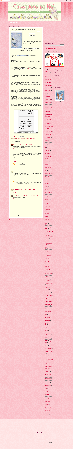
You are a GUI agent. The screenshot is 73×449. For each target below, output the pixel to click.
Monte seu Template (48, 292)
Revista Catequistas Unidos (49, 359)
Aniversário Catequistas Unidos (48, 75)
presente (46, 337)
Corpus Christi (47, 143)
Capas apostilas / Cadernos (49, 107)
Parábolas (46, 323)
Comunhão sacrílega (48, 135)
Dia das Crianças (47, 160)
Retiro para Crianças (48, 356)
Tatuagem (46, 389)
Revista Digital (47, 361)
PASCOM (46, 326)
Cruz (45, 147)
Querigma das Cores (48, 346)
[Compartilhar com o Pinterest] (23, 136)
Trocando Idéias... (47, 403)
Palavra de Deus (47, 317)
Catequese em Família (48, 119)
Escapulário (46, 186)
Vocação (46, 413)
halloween (46, 223)
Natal (45, 296)
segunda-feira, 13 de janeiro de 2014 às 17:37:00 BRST (31, 180)
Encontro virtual (47, 183)
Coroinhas (46, 141)
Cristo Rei (46, 146)
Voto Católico (47, 414)
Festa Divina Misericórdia (49, 201)
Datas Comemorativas (48, 153)
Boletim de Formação (48, 102)
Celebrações (46, 130)
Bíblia (46, 97)
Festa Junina (46, 203)
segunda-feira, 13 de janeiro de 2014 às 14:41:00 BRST (26, 171)
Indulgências (47, 239)
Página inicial (26, 219)
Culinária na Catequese (48, 149)
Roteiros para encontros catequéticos (30, 138)
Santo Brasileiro (47, 379)
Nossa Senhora (47, 298)
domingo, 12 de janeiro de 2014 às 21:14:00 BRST (24, 144)
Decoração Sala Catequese (49, 156)
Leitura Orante (47, 258)
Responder (14, 148)
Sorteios (46, 388)
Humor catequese (47, 226)
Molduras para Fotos (48, 291)
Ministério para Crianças (48, 283)
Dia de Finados (47, 163)
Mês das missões (47, 279)
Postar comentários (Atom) (16, 221)
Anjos (46, 76)
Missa (46, 285)
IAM (45, 230)
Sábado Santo (47, 368)
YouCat (46, 416)
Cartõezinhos (47, 112)
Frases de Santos (47, 209)
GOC (45, 217)
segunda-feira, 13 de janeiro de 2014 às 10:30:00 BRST (25, 152)
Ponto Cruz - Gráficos (48, 334)
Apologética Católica (48, 82)
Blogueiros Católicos (48, 99)
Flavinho (29, 68)
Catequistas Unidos (48, 128)
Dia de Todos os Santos (48, 165)
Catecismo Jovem (47, 116)
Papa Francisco (47, 318)
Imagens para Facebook (48, 236)
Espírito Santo (47, 187)
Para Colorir (47, 321)
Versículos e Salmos (48, 407)
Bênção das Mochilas (48, 94)
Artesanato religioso (48, 87)
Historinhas (46, 224)
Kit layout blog (47, 256)
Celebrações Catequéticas (48, 131)
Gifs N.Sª (46, 216)
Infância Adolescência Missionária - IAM (48, 242)
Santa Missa (46, 376)
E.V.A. (46, 180)
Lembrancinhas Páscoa (48, 265)
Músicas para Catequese (48, 295)
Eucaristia (46, 189)
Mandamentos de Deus (48, 273)
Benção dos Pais (47, 96)
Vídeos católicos (47, 411)
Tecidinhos (46, 392)
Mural (46, 294)
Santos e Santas (47, 382)
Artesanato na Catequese (48, 85)
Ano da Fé (46, 77)
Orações (46, 314)
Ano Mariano (47, 80)
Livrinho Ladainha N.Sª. (48, 268)
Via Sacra (46, 408)
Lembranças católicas (48, 259)
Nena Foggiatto (15, 171)
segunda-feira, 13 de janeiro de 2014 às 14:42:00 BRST (26, 189)
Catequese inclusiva (48, 123)
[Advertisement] (54, 33)
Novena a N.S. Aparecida (48, 302)
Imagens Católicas (47, 233)
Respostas (15, 161)
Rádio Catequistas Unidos (48, 351)
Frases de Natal (47, 207)
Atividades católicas (48, 90)
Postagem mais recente (14, 219)
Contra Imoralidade (48, 138)
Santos (46, 381)
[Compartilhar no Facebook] (22, 136)
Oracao (46, 310)
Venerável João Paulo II (48, 405)
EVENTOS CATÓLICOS (48, 192)
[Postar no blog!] (20, 136)
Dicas (45, 170)
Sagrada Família (47, 372)
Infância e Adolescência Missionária (48, 244)
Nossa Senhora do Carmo (48, 299)
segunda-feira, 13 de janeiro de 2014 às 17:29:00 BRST (31, 163)
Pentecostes (46, 330)
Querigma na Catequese (48, 348)
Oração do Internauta (48, 311)
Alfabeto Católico (47, 72)
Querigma (46, 345)
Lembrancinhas (47, 261)
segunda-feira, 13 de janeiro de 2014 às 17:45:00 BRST (30, 195)
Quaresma (46, 340)
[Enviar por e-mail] (19, 136)
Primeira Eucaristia (48, 338)
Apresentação (47, 83)
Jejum (46, 248)
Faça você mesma (47, 195)
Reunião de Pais (47, 358)
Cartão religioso (47, 111)
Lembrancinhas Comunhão (49, 262)
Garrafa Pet (46, 210)
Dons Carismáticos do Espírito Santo (51, 48)
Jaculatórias (46, 247)
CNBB (46, 132)
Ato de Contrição (47, 92)
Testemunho (46, 400)
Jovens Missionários (48, 255)
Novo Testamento (47, 307)
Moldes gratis (47, 289)
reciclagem (46, 355)
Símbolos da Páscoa (48, 386)
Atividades (46, 89)
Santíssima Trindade (48, 378)
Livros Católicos (47, 269)
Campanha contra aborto (48, 103)
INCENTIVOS (47, 238)
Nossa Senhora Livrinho (48, 301)
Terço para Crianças (48, 398)
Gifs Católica (47, 213)
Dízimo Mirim (47, 176)
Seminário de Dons (48, 385)
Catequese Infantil (47, 124)
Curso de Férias (47, 150)
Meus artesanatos (47, 280)
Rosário (46, 364)
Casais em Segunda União (48, 114)
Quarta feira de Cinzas (48, 344)
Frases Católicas (47, 206)
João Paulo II (47, 251)
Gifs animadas (47, 212)
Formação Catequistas (48, 204)
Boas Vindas (47, 100)
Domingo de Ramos (48, 179)
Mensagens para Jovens (48, 277)
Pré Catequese (47, 335)
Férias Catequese (47, 199)
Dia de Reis (46, 164)
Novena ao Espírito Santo (48, 304)
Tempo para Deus (47, 395)
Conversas (46, 140)
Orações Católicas (47, 315)
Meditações (46, 274)
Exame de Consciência (48, 193)
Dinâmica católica (47, 171)
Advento (46, 71)
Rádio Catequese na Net (48, 349)
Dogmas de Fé (47, 177)
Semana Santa (47, 384)
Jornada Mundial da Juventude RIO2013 (48, 254)
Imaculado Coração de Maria (49, 231)
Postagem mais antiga (38, 219)
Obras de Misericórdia (48, 308)
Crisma (46, 144)
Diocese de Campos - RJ (48, 173)
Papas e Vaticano (47, 320)
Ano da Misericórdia (48, 79)
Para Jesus (15, 144)
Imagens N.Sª (47, 235)
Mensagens (46, 276)
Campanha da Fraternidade (49, 105)
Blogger (48, 446)
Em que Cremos (47, 182)
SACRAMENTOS (47, 371)
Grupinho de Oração (48, 219)
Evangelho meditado (48, 190)
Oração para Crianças (48, 313)
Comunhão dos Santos (48, 134)
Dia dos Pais (46, 168)
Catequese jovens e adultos (49, 126)
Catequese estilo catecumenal (20, 138)
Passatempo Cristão (48, 327)
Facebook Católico (47, 196)
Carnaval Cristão (47, 109)
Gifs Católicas (47, 215)
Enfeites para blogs (47, 184)
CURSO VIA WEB (48, 151)
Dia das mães (47, 161)
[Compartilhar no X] (21, 136)
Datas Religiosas (47, 154)
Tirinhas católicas (47, 401)
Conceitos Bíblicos (47, 137)
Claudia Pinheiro (18, 163)
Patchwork (46, 329)
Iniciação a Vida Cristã (48, 245)
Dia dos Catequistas (48, 167)
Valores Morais (47, 404)
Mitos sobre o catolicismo (48, 287)
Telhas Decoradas (47, 394)
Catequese (46, 118)
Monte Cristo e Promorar (17, 195)
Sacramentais (47, 370)
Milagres (46, 282)
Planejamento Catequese (48, 332)
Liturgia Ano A (47, 266)
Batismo (14, 138)
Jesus (45, 250)
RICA (46, 363)
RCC (45, 353)
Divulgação (46, 174)
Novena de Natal (47, 305)
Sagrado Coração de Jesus (48, 374)
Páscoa (46, 324)
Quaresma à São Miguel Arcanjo (48, 342)
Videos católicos (47, 410)
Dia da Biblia (47, 158)
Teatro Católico (47, 391)
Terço (45, 397)
